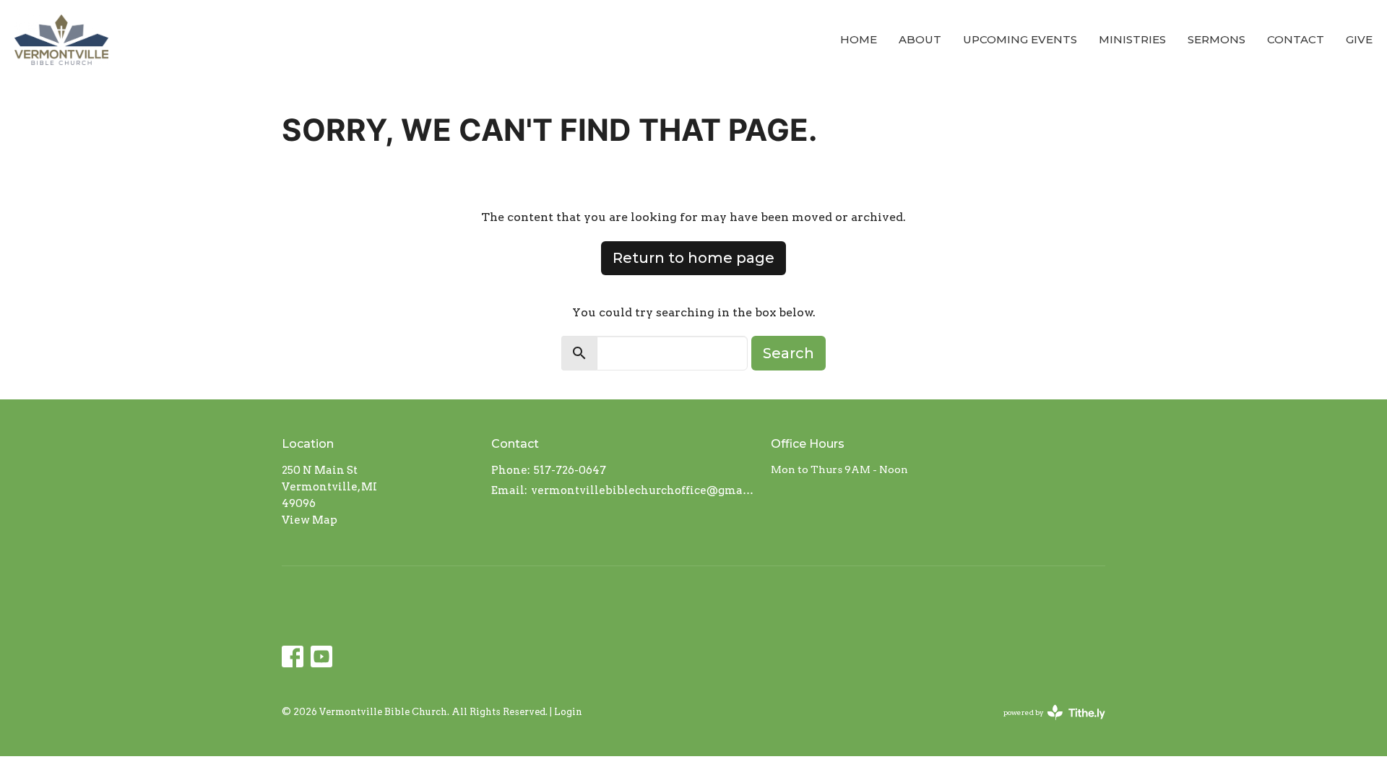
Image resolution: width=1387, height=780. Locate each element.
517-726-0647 (570, 470)
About (920, 39)
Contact (1295, 39)
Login (568, 711)
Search (788, 353)
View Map (309, 520)
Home (858, 39)
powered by (1046, 725)
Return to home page (693, 257)
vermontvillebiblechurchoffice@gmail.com (643, 490)
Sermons (1216, 39)
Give (1359, 39)
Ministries (1132, 39)
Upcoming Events (1020, 39)
